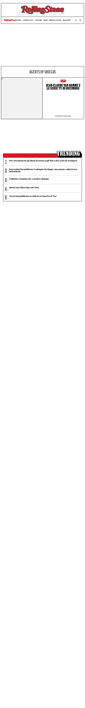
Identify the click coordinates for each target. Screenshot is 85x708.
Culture (38, 20)
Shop (45, 20)
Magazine (67, 20)
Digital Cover (55, 20)
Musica (19, 20)
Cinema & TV (28, 20)
